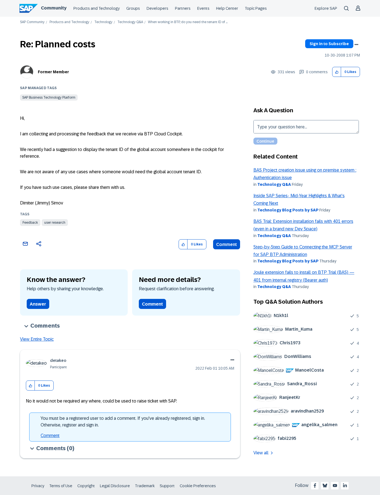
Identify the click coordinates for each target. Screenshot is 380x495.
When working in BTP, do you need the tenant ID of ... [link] (188, 22)
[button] (336, 72)
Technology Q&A (130, 22)
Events (203, 8)
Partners (183, 8)
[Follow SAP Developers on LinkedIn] (345, 485)
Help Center (227, 8)
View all (260, 452)
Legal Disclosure (115, 486)
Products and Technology (96, 8)
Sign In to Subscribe (329, 44)
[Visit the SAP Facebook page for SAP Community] (315, 485)
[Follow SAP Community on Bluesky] (325, 485)
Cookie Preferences (198, 486)
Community (53, 8)
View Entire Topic (37, 339)
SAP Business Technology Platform (48, 97)
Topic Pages (256, 8)
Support (167, 486)
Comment (226, 244)
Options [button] (356, 44)
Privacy (37, 486)
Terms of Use (60, 486)
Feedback (30, 223)
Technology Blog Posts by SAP (288, 210)
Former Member (53, 72)
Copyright (86, 486)
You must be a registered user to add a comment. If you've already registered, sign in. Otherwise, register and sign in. (123, 421)
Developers (157, 8)
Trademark (145, 486)
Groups (133, 8)
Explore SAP (326, 8)
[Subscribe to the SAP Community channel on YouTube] (335, 485)
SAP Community (32, 22)
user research (54, 223)
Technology (103, 22)
